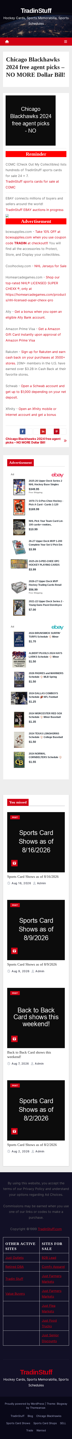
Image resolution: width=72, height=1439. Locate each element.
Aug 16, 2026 (22, 883)
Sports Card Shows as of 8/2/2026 (32, 1145)
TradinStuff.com (50, 1229)
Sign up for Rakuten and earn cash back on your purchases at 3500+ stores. (35, 357)
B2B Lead (49, 1258)
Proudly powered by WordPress (25, 1403)
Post (15, 817)
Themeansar (37, 1407)
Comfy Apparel (53, 1267)
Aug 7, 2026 (21, 1063)
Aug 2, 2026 (21, 1151)
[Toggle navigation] (65, 41)
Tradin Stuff (14, 1279)
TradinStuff (36, 10)
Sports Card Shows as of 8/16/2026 (33, 877)
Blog (30, 1416)
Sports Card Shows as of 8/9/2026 (32, 964)
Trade (29, 1430)
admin (41, 883)
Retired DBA (14, 1267)
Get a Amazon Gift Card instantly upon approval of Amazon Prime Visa (33, 334)
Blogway (62, 1403)
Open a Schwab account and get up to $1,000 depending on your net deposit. (36, 391)
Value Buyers (15, 1294)
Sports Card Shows (18, 1423)
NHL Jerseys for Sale (50, 266)
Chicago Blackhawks (48, 1416)
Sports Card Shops (45, 1423)
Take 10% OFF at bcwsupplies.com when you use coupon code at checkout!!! (36, 237)
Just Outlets (14, 1258)
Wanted (41, 1430)
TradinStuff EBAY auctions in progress (34, 210)
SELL (63, 1423)
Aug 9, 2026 (21, 971)
